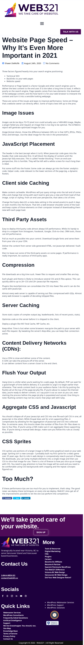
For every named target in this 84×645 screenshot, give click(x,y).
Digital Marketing (52, 551)
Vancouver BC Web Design (52, 575)
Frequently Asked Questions (10, 618)
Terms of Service (10, 633)
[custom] (7, 596)
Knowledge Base (10, 631)
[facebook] (2, 596)
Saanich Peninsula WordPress (52, 567)
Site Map (7, 628)
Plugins (48, 556)
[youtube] (21, 596)
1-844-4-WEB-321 (8, 575)
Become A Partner (52, 564)
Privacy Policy (9, 636)
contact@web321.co (9, 578)
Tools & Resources (52, 548)
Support (6, 623)
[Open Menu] (42, 23)
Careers (48, 559)
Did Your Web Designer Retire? (52, 577)
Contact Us (8, 639)
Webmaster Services (10, 612)
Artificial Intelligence (10, 620)
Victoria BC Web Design (52, 572)
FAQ (46, 554)
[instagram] (12, 596)
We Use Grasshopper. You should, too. (10, 626)
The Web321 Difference (52, 569)
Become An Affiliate (52, 562)
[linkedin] (16, 596)
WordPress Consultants (10, 615)
